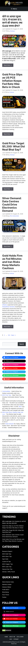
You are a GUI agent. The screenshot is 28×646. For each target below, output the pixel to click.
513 (9, 335)
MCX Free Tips (6, 395)
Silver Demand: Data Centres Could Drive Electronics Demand (12, 204)
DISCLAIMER (20, 636)
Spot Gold (5, 559)
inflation (4, 305)
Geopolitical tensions (8, 306)
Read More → (8, 65)
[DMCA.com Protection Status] (6, 631)
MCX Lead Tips (6, 566)
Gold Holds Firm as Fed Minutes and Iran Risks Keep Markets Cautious (12, 262)
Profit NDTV (5, 589)
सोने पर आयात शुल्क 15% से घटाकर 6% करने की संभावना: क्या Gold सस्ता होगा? (12, 21)
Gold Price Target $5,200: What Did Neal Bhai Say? (13, 146)
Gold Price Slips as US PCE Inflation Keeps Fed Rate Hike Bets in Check (12, 81)
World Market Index (8, 582)
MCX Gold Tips (6, 554)
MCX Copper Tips (7, 564)
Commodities (6, 391)
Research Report (7, 551)
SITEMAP (16, 639)
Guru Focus (5, 594)
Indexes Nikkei (6, 587)
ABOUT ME (12, 636)
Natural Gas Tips (7, 569)
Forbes (4, 597)
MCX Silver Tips (7, 556)
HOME (6, 636)
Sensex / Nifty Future (8, 571)
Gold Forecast (9, 423)
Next (13, 335)
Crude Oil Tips (6, 561)
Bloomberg (5, 592)
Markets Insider (6, 584)
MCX (20, 406)
